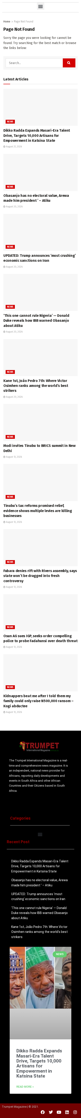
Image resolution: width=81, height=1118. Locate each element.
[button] (40, 6)
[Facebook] (43, 1112)
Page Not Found (23, 21)
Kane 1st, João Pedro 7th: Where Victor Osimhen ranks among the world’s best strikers (35, 386)
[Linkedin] (67, 1112)
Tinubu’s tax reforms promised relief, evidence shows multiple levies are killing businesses (37, 511)
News (10, 121)
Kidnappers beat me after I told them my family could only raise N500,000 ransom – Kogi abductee (38, 701)
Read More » (25, 1086)
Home (6, 21)
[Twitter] (51, 1112)
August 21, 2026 (13, 146)
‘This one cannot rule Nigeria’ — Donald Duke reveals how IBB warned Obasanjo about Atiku (36, 320)
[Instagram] (75, 1112)
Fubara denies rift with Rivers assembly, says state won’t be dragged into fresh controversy (40, 576)
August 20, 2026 (13, 206)
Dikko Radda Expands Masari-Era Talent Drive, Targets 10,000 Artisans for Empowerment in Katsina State (36, 135)
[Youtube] (59, 1112)
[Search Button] (69, 62)
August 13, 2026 (13, 457)
